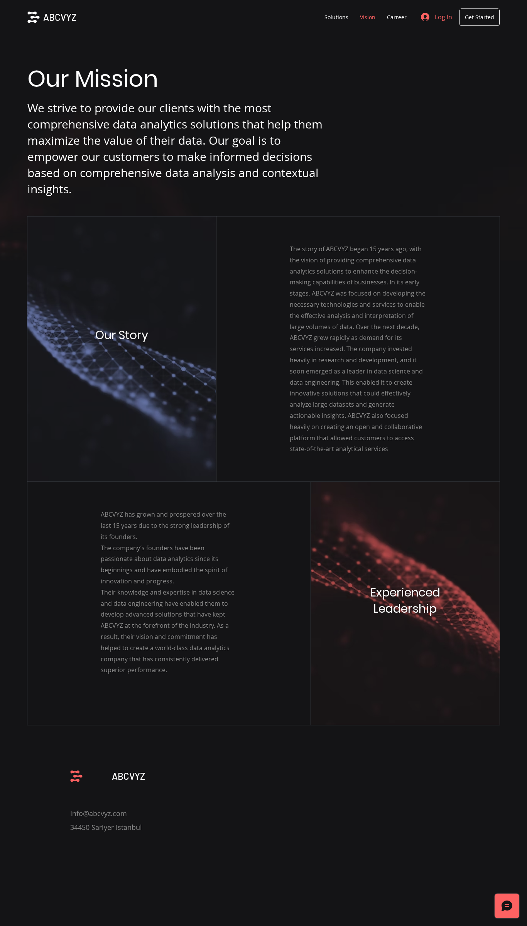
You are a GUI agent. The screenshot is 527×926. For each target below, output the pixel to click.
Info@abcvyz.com (98, 813)
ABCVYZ (59, 17)
